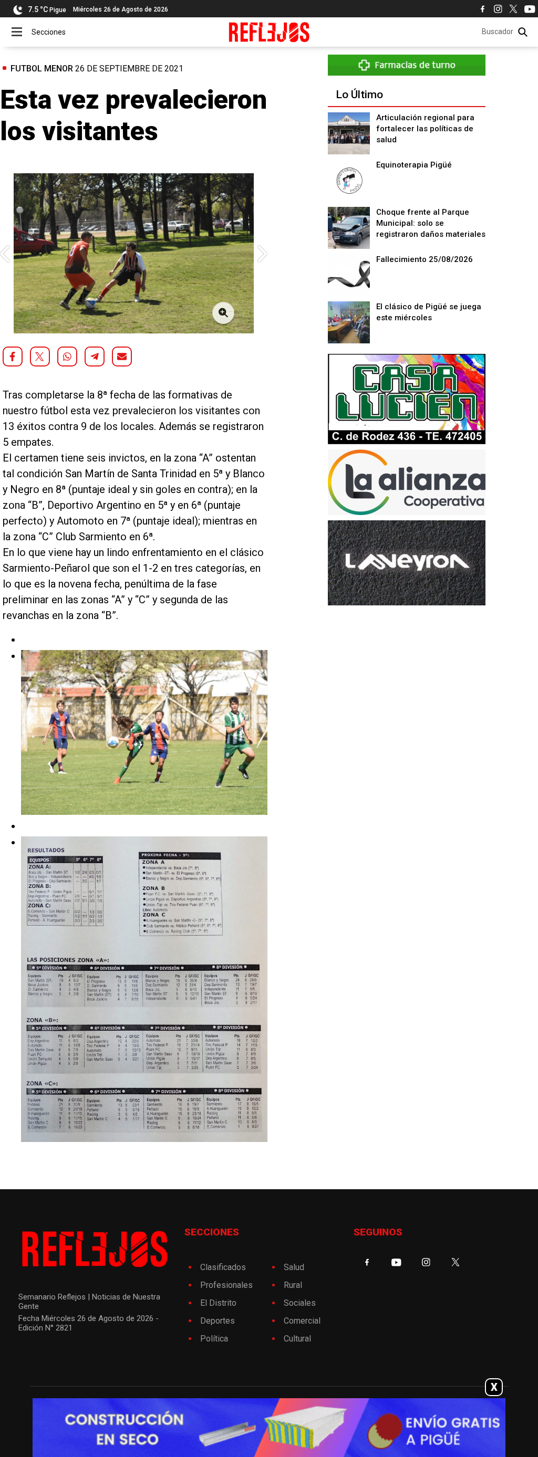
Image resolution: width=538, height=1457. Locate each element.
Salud (294, 1267)
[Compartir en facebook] (13, 356)
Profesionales (226, 1285)
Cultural (297, 1339)
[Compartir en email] (122, 356)
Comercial (302, 1321)
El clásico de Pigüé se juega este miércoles (428, 312)
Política (214, 1339)
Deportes (217, 1321)
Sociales (300, 1303)
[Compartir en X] (40, 356)
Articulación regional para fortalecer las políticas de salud (425, 128)
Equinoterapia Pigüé (414, 165)
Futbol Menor (42, 69)
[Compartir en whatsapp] (67, 356)
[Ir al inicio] (269, 32)
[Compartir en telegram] (95, 356)
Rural (293, 1285)
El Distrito (218, 1303)
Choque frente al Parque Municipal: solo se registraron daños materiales (430, 223)
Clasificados (223, 1267)
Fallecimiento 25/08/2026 (424, 259)
